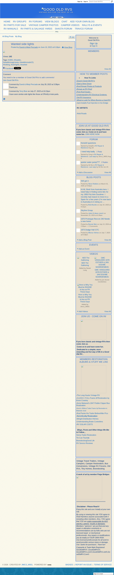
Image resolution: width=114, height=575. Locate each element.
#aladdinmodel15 (26, 62)
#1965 (10, 60)
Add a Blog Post (85, 240)
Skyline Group (87, 210)
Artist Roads (82, 113)
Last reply (92, 156)
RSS (4, 99)
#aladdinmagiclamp (11, 62)
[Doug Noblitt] (95, 57)
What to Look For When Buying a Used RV (94, 100)
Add (72, 37)
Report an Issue (83, 565)
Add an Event (84, 249)
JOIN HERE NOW (92, 134)
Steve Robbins (93, 184)
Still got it (85, 181)
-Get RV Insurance (83, 97)
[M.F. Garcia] (101, 63)
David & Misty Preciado (28, 47)
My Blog (18, 36)
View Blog (68, 47)
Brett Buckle (92, 205)
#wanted (23, 65)
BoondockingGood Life (85, 441)
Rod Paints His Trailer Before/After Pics (92, 413)
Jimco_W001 (85, 306)
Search (112, 1)
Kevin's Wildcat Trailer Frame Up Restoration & (92, 408)
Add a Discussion (86, 172)
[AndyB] (84, 57)
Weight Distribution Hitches (87, 419)
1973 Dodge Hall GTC (90, 230)
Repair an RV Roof (84, 89)
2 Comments (93, 226)
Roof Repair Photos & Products (89, 86)
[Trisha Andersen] (79, 63)
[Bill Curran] (84, 63)
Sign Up (79, 1)
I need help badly (88, 151)
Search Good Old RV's (86, 81)
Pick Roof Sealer (83, 92)
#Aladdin (17, 60)
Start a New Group (84, 84)
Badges (69, 565)
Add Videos (83, 311)
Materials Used (81, 411)
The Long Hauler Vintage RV (88, 395)
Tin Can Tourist (82, 438)
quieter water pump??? (90, 162)
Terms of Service (103, 565)
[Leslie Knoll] (101, 57)
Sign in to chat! (98, 573)
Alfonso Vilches (93, 233)
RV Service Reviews (84, 443)
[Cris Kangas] (90, 57)
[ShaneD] (90, 63)
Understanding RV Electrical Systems (92, 95)
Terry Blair (23, 91)
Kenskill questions (88, 143)
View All (107, 69)
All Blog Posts (7, 36)
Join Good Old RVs (10, 80)
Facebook (9, 68)
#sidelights (15, 65)
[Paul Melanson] (79, 57)
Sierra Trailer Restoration (86, 435)
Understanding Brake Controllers (90, 422)
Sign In (85, 1)
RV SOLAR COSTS (85, 424)
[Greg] (106, 57)
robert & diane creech (96, 213)
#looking (6, 65)
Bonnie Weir (92, 224)
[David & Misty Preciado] (6, 48)
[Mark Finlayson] (95, 63)
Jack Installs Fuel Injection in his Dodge (93, 103)
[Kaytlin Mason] (106, 63)
